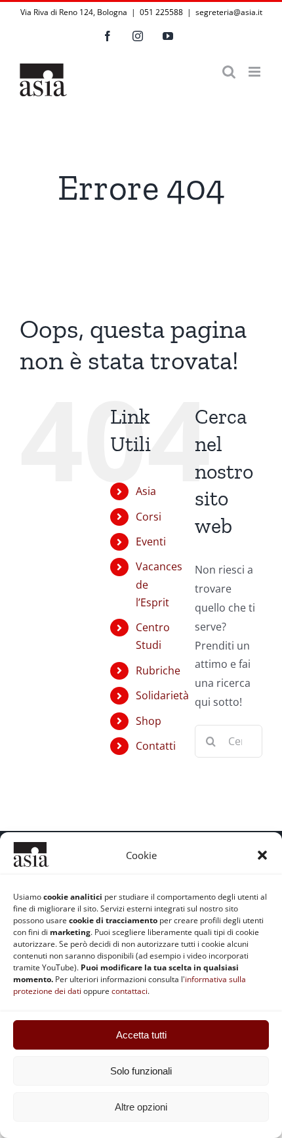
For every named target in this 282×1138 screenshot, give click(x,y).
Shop (148, 721)
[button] (262, 855)
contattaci (129, 991)
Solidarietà (162, 695)
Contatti (156, 746)
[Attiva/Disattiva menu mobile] (255, 72)
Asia (146, 491)
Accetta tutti (141, 1034)
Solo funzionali (141, 1070)
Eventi (151, 541)
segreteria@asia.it (228, 12)
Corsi (148, 516)
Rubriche (158, 670)
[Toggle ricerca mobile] (228, 72)
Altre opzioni (141, 1106)
